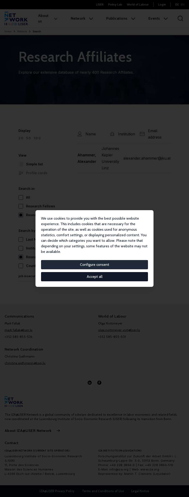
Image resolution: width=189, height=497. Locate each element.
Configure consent (94, 264)
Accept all (95, 276)
